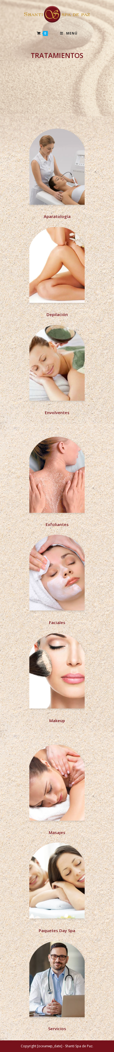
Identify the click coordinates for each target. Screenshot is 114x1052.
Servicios (57, 1028)
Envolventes (57, 412)
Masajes (57, 832)
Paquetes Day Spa (57, 930)
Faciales (57, 622)
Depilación (57, 314)
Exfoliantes (57, 524)
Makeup (57, 720)
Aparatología (57, 216)
